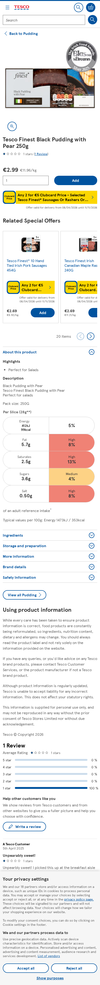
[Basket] (90, 7)
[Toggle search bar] (78, 7)
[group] (31, 278)
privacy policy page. (79, 899)
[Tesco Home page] (22, 7)
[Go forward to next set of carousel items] (90, 336)
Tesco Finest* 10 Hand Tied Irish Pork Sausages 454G (27, 265)
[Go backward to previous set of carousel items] (80, 336)
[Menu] (7, 7)
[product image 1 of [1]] (50, 88)
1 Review (41, 153)
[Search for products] (92, 19)
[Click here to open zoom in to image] (12, 126)
